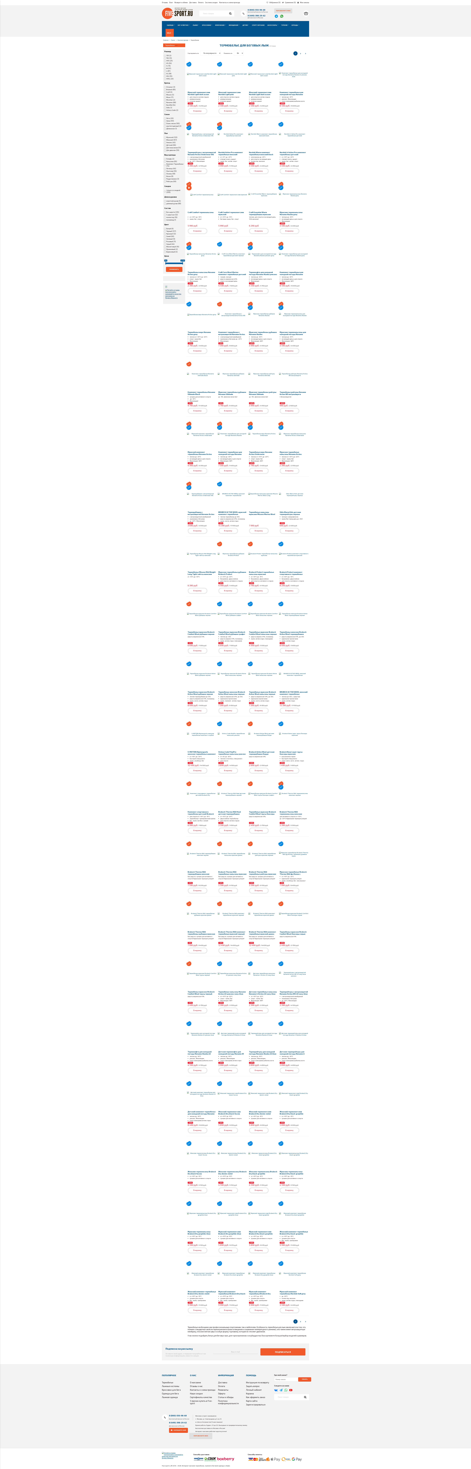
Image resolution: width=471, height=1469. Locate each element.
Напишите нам (180, 1430)
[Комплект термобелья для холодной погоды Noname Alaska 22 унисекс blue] (293, 74)
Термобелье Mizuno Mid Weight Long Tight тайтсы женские (202, 573)
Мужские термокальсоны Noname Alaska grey (291, 213)
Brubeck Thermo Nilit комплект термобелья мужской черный (231, 933)
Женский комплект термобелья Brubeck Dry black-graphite (294, 1233)
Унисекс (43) (171, 142)
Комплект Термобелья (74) (174, 165)
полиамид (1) (171, 220)
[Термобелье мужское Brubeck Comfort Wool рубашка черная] (201, 614)
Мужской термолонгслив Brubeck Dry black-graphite (261, 1233)
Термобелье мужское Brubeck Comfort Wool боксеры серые (293, 933)
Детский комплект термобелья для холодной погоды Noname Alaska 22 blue (201, 1114)
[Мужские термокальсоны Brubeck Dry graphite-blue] (201, 1214)
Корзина (250, 1393)
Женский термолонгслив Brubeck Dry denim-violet (260, 1113)
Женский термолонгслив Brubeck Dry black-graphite (291, 1113)
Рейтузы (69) (171, 181)
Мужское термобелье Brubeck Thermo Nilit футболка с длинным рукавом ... (293, 874)
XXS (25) (169, 61)
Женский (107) (171, 140)
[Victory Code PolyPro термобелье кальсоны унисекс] (232, 734)
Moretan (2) (170, 100)
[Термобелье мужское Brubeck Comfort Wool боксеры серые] (293, 914)
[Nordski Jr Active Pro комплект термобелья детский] (293, 134)
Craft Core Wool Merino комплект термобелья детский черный (232, 274)
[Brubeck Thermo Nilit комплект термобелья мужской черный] (232, 914)
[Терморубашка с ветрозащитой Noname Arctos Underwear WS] (201, 494)
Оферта (221, 1393)
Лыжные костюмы (170, 1386)
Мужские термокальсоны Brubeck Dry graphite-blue (199, 1233)
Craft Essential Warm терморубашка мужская (260, 213)
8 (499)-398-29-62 (256, 15)
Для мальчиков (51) (173, 148)
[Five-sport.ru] (177, 18)
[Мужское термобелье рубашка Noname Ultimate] (232, 374)
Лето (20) (170, 118)
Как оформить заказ (255, 1397)
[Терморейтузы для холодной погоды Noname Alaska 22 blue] (263, 1034)
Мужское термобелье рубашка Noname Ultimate (232, 393)
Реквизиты (223, 1390)
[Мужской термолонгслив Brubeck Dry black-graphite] (263, 1214)
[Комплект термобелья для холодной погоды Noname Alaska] (232, 434)
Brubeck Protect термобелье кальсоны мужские (261, 573)
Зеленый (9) (170, 239)
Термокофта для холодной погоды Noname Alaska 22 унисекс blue (200, 1054)
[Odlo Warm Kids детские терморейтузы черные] (293, 494)
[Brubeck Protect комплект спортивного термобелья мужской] (293, 554)
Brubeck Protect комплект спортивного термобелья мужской (291, 574)
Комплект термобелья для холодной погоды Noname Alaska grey (291, 274)
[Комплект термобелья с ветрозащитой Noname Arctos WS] (232, 314)
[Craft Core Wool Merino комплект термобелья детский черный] (232, 254)
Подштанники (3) (172, 179)
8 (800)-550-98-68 (256, 10)
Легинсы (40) (171, 169)
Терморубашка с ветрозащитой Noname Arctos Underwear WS (201, 514)
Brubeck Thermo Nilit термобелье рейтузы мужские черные (262, 874)
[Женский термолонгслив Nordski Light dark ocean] (263, 74)
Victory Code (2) (172, 110)
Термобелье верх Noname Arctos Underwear (260, 453)
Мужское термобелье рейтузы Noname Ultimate (262, 393)
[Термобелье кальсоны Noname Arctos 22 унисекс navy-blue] (232, 974)
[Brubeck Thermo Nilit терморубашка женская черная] (201, 854)
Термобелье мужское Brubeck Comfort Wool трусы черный (201, 993)
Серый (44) (170, 244)
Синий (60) (170, 236)
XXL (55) (169, 76)
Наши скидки (196, 1393)
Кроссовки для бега (171, 1390)
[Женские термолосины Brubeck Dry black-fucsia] (201, 1154)
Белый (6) (170, 229)
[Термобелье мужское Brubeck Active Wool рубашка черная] (201, 674)
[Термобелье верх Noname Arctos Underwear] (263, 434)
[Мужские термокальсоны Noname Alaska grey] (293, 194)
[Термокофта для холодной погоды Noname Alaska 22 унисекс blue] (201, 1034)
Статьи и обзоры (226, 1397)
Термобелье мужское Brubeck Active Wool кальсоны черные (262, 693)
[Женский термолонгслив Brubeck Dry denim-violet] (263, 1094)
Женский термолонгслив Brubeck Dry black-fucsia (229, 1113)
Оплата (200, 2)
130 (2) (168, 55)
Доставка (192, 2)
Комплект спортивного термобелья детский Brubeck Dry (201, 814)
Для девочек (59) (172, 150)
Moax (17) (169, 97)
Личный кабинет (254, 1390)
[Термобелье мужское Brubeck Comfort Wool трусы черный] (201, 974)
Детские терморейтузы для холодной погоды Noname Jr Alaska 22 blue (292, 1054)
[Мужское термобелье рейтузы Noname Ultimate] (263, 374)
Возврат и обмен (181, 2)
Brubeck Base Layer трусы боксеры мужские (291, 753)
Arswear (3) (170, 87)
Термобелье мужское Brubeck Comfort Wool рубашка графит (231, 633)
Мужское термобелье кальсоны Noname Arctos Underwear (291, 454)
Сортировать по (193, 53)
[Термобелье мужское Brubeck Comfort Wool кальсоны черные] (263, 614)
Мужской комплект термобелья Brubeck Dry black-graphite (232, 1294)
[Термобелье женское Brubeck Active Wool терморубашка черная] (293, 614)
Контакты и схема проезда (229, 2)
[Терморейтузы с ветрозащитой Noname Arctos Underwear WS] (201, 134)
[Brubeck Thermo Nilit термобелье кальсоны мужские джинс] (232, 854)
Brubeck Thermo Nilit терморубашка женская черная (198, 874)
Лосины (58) (170, 174)
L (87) (168, 71)
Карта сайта (251, 1401)
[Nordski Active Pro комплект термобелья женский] (232, 134)
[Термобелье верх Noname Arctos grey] (201, 314)
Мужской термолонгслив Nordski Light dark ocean (199, 93)
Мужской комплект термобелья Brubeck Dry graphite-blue (260, 1294)
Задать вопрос (253, 1386)
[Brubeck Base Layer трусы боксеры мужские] (293, 734)
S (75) (168, 66)
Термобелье (167, 1382)
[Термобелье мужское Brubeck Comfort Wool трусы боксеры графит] (263, 794)
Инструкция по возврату (257, 1382)
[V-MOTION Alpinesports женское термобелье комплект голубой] (201, 734)
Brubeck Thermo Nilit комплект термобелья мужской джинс (262, 933)
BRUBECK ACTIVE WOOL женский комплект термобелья (293, 693)
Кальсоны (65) (171, 161)
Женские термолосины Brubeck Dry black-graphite (263, 1173)
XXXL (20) (170, 79)
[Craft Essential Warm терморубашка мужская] (263, 194)
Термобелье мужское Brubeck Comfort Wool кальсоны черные (263, 633)
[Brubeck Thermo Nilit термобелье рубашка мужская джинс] (201, 914)
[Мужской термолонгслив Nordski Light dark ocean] (201, 74)
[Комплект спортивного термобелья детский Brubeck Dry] (201, 794)
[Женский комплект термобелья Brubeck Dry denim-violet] (201, 1274)
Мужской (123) (171, 137)
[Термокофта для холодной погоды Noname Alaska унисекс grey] (263, 254)
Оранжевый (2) (172, 249)
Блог (171, 2)
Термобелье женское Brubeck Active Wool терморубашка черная (293, 634)
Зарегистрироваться (255, 1404)
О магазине (195, 1382)
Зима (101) (170, 121)
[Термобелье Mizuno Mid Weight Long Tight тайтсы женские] (201, 554)
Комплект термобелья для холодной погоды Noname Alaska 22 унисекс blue (291, 94)
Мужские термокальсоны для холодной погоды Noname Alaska (293, 334)
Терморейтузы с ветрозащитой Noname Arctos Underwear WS (202, 153)
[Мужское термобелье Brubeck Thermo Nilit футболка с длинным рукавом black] (293, 854)
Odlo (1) (169, 108)
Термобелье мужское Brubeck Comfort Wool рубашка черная (201, 633)
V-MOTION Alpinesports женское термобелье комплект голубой (202, 754)
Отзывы (165, 2)
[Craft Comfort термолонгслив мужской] (232, 194)
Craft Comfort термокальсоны (201, 212)
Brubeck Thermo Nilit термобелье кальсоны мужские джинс (232, 874)
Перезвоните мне (283, 10)
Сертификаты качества (201, 1397)
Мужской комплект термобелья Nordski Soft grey (293, 1293)
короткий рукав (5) (173, 201)
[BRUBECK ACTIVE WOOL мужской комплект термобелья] (232, 494)
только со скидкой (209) (173, 191)
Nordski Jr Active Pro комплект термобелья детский (293, 153)
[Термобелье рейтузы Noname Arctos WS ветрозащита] (293, 374)
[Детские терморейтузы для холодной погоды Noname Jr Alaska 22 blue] (293, 1034)
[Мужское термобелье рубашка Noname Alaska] (263, 314)
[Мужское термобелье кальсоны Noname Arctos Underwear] (293, 434)
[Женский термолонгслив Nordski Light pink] (232, 74)
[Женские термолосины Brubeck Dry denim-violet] (232, 1154)
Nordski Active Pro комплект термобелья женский (230, 153)
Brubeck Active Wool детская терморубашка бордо (261, 753)
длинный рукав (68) (173, 204)
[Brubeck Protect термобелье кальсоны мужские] (263, 554)
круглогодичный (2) (173, 126)
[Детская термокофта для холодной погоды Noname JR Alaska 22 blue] (232, 1034)
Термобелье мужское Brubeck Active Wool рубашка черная (201, 693)
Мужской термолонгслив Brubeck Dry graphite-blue (229, 1233)
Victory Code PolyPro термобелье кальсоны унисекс (232, 753)
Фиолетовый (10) (172, 247)
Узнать (304, 1379)
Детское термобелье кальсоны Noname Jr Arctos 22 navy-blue (263, 993)
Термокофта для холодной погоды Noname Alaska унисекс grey (263, 274)
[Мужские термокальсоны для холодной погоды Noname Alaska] (293, 314)
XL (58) (168, 74)
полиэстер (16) (171, 217)
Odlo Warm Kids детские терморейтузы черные (290, 513)
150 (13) (169, 58)
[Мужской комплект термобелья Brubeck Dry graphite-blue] (263, 1274)
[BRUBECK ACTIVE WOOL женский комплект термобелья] (293, 674)
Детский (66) (171, 145)
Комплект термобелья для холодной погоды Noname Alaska (230, 454)
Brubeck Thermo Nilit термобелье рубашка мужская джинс (201, 934)
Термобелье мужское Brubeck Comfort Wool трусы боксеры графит (262, 814)
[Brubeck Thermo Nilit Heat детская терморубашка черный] (232, 794)
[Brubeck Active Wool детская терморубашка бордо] (263, 734)
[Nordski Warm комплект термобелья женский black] (263, 134)
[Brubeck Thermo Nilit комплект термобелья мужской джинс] (263, 914)
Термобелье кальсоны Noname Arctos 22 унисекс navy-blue (232, 993)
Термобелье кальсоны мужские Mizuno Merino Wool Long (262, 514)
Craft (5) (169, 92)
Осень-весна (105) (173, 123)
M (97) (168, 68)
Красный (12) (171, 234)
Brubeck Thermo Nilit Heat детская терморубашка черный (229, 814)
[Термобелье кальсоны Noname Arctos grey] (201, 254)
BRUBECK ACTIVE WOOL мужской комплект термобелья (232, 513)
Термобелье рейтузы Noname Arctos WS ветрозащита (293, 393)
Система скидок (211, 2)
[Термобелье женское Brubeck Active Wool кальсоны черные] (232, 674)
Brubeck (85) (171, 90)
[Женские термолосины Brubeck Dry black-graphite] (263, 1154)
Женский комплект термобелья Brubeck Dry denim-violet (202, 1293)
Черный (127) (171, 231)
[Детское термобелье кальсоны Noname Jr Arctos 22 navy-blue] (263, 974)
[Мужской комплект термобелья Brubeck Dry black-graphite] (232, 1274)
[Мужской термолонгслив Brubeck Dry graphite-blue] (232, 1214)
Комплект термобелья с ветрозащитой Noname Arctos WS (231, 334)
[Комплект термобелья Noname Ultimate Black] (201, 374)
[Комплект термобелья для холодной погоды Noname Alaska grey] (293, 254)
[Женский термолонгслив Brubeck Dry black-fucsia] (232, 1094)
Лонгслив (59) (171, 171)
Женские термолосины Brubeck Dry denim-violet (232, 1173)
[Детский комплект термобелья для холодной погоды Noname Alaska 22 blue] (201, 1094)
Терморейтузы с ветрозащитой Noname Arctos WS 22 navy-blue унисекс (294, 994)
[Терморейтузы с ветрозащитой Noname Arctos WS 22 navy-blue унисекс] (293, 974)
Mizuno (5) (170, 95)
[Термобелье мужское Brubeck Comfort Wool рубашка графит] (232, 614)
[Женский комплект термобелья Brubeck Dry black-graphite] (293, 1214)
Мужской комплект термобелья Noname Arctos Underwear (200, 454)
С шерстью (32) (172, 215)
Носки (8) (169, 176)
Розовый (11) (171, 241)
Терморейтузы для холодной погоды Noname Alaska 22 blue (262, 1053)
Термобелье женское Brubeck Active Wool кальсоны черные (231, 693)
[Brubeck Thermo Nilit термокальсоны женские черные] (293, 794)
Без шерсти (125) (172, 212)
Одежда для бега (170, 1393)
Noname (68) (171, 102)
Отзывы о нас (196, 1386)
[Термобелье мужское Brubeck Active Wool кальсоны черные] (263, 674)
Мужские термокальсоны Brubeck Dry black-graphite (291, 1173)
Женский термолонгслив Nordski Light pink (229, 93)
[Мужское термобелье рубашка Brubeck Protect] (232, 554)
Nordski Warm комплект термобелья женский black (261, 153)
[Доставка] (174, 286)
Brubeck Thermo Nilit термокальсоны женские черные (291, 814)
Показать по (228, 53)
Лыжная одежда (170, 1397)
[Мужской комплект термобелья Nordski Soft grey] (293, 1274)
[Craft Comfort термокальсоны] (201, 194)
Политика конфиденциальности (228, 1402)
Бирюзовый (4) (172, 252)
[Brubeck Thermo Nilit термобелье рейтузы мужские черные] (263, 854)
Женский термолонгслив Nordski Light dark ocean (260, 93)
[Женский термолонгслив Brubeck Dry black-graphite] (293, 1094)
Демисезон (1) (171, 129)
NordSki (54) (171, 105)
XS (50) (169, 63)
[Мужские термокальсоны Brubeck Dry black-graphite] (293, 1154)
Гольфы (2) (170, 159)
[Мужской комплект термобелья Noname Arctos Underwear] (201, 434)
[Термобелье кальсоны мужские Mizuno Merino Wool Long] (263, 494)
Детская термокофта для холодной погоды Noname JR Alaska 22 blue (231, 1054)
